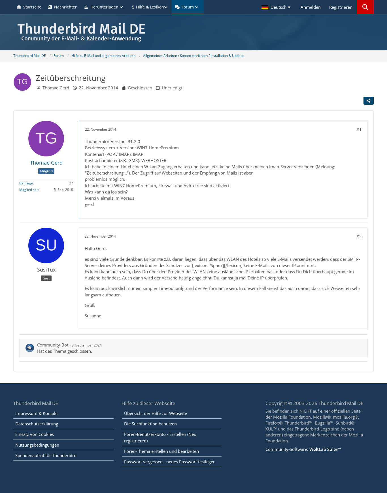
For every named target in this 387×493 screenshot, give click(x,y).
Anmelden (311, 7)
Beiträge (26, 183)
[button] (276, 7)
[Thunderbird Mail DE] (193, 32)
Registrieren (340, 7)
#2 (359, 236)
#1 (359, 129)
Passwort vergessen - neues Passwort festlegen (170, 461)
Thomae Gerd (55, 88)
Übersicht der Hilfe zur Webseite (155, 413)
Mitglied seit (29, 189)
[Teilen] (368, 101)
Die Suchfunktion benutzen (150, 424)
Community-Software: (303, 449)
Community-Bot (52, 345)
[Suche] (365, 7)
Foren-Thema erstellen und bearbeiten (161, 451)
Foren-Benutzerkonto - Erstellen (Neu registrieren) (160, 437)
